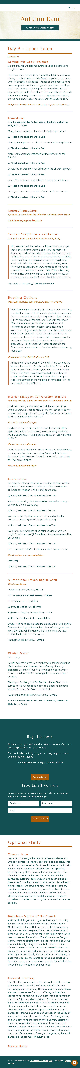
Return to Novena (18, 1046)
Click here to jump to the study (25, 220)
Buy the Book (40, 737)
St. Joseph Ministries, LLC (41, 1061)
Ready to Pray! (40, 818)
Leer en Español (13, 56)
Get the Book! (40, 777)
